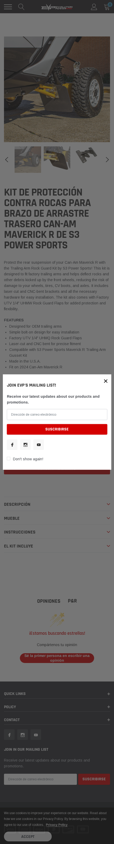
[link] (12, 444)
